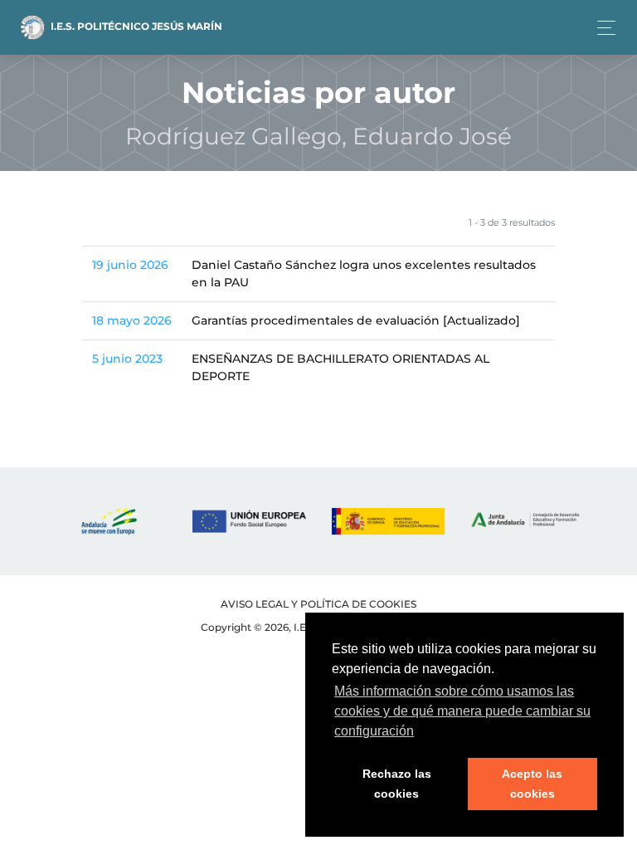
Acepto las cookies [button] (532, 783)
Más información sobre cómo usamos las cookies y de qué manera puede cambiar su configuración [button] (462, 711)
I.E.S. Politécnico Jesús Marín (135, 26)
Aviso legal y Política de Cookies (318, 604)
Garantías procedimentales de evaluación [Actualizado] (356, 320)
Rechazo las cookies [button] (396, 783)
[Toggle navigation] (601, 28)
